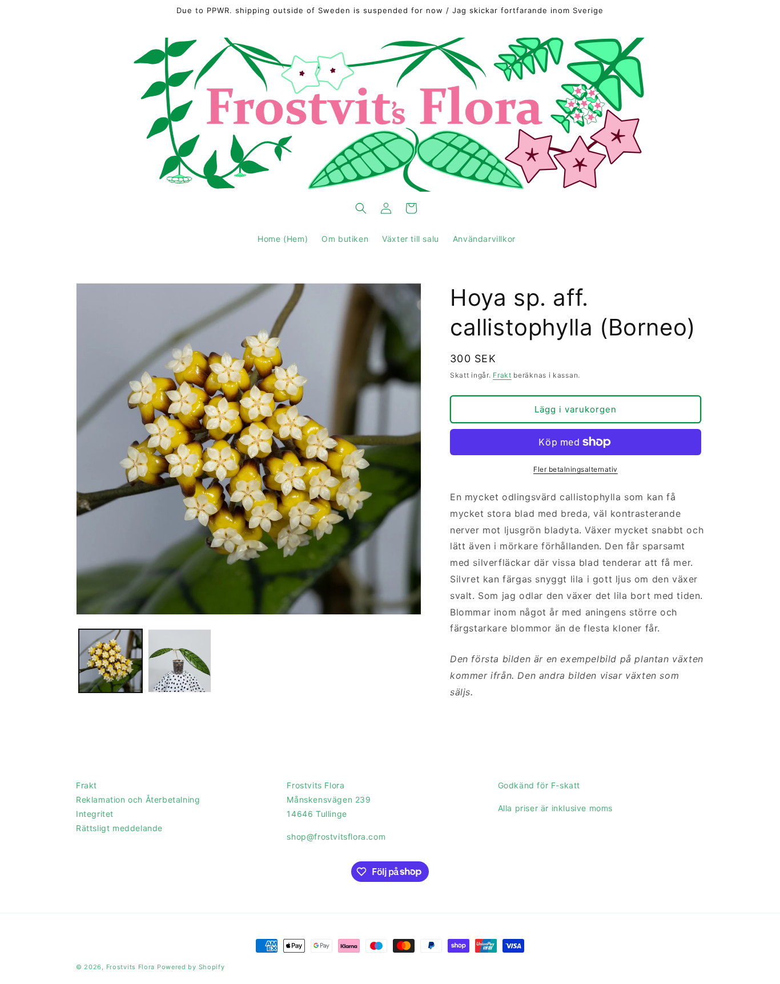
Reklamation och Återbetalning (138, 799)
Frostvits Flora (130, 967)
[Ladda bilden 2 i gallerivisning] (179, 661)
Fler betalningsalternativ (575, 469)
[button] (360, 208)
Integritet (95, 814)
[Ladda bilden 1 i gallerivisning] (110, 661)
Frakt (502, 375)
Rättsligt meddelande (119, 828)
